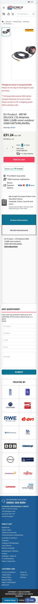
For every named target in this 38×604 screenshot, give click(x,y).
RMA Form (5, 585)
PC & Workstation (8, 559)
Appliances (6, 527)
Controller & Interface (9, 538)
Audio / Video (6, 530)
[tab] (19, 220)
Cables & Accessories (9, 532)
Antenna (26, 22)
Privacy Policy (6, 577)
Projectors (5, 540)
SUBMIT (19, 372)
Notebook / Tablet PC (9, 556)
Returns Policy (7, 580)
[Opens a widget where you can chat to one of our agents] (30, 600)
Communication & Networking (12, 535)
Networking (17, 22)
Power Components (8, 561)
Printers (4, 554)
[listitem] (6, 32)
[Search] (33, 14)
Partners (23, 577)
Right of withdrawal (9, 582)
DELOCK (8, 22)
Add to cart (19, 159)
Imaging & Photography (10, 543)
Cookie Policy (6, 575)
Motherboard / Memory (10, 551)
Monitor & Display (8, 548)
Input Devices (6, 546)
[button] (12, 14)
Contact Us (24, 575)
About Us (23, 572)
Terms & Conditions (9, 572)
